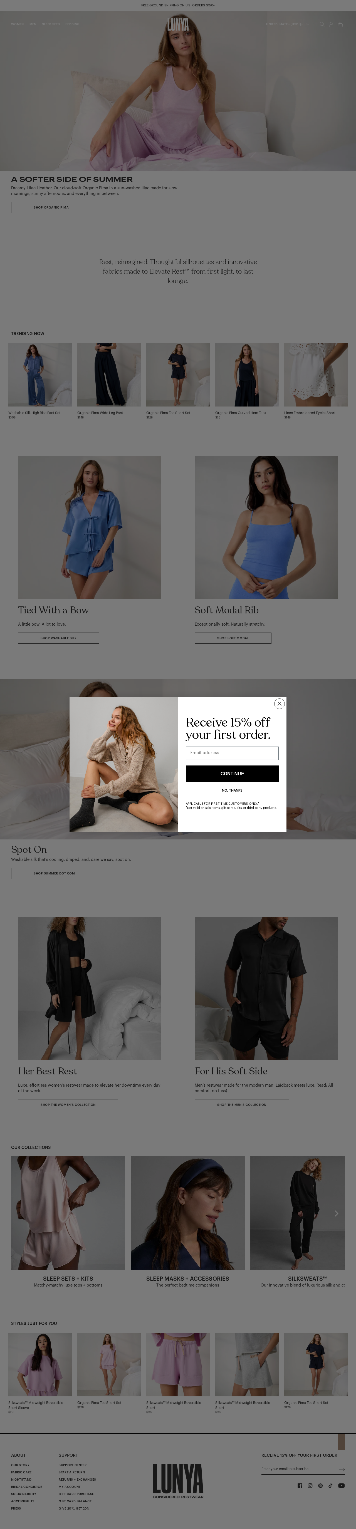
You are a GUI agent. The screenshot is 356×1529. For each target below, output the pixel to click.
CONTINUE (232, 773)
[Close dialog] (279, 704)
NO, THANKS (232, 790)
